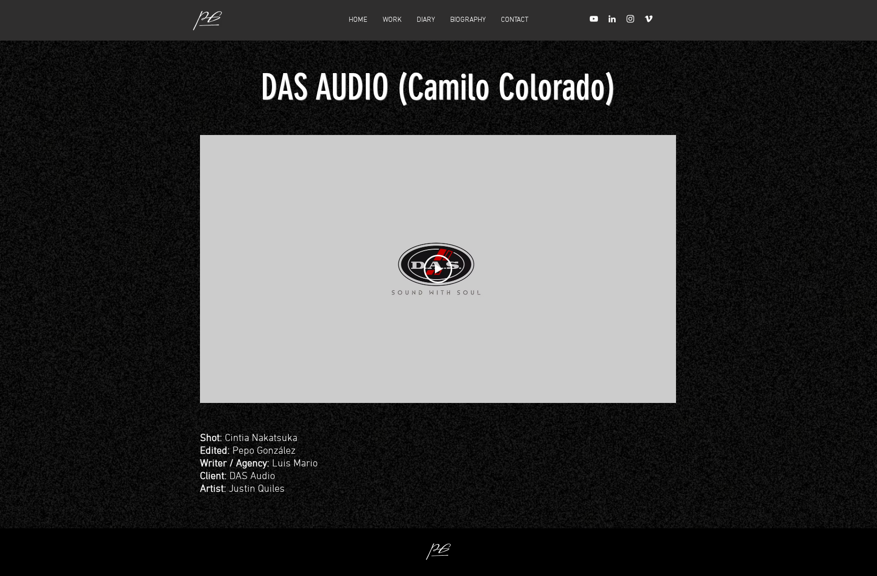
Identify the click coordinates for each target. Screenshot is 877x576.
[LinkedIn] (612, 19)
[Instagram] (630, 19)
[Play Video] (438, 269)
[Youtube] (594, 19)
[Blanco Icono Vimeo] (649, 19)
